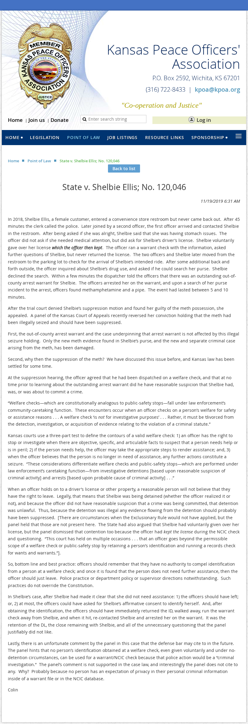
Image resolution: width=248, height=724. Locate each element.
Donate (60, 119)
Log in (204, 119)
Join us (36, 119)
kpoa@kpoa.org (217, 89)
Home (15, 119)
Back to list (124, 168)
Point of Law (39, 161)
